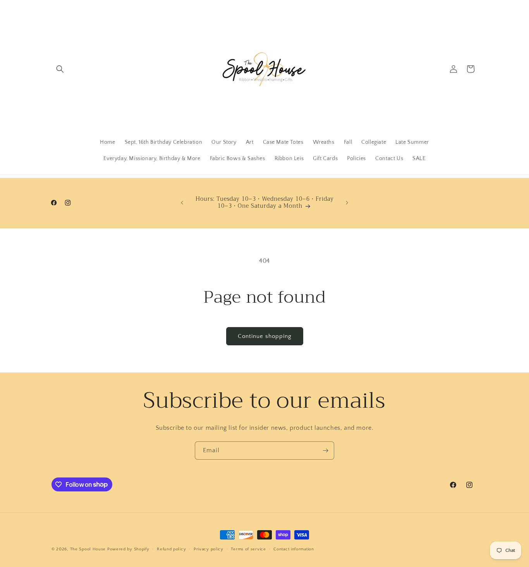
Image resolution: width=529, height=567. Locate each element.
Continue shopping (265, 336)
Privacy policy (208, 548)
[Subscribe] (325, 450)
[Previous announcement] (182, 202)
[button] (60, 69)
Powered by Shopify (128, 549)
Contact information (293, 548)
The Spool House (88, 549)
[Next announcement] (347, 202)
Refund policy (171, 548)
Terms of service (248, 548)
